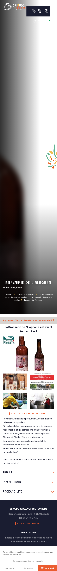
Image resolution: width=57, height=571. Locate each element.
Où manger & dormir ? (25, 294)
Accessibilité (46, 320)
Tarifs (18, 320)
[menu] (52, 13)
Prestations (30, 320)
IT (40, 12)
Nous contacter (28, 523)
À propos (8, 320)
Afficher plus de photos (28, 414)
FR (46, 10)
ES (46, 12)
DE (34, 12)
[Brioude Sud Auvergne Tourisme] (14, 6)
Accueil (9, 294)
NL (33, 10)
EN (39, 10)
